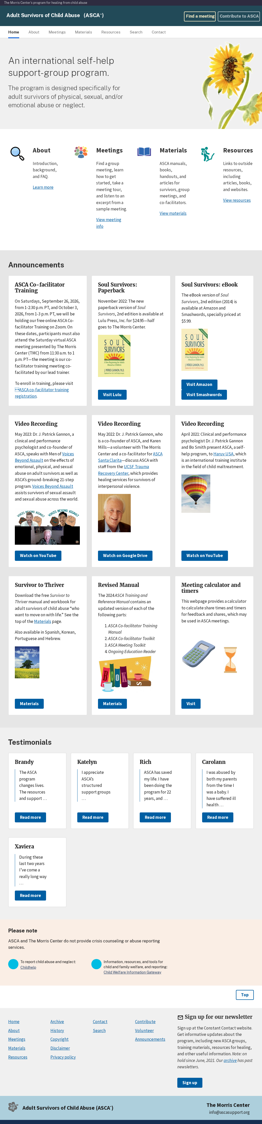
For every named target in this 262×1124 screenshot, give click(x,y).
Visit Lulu (112, 394)
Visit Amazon (199, 384)
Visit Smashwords (204, 394)
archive (230, 1060)
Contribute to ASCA (239, 16)
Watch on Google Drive (125, 555)
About (14, 1030)
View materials (173, 213)
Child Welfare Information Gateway (132, 972)
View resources (237, 200)
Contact (100, 1021)
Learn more (43, 187)
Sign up (189, 1082)
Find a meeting (200, 16)
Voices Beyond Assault (52, 486)
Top (245, 995)
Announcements (150, 1039)
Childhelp (28, 967)
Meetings (16, 1039)
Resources (17, 1057)
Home (13, 1021)
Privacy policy (63, 1057)
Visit (191, 703)
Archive (57, 1021)
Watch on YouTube (38, 555)
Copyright (59, 1039)
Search (99, 1030)
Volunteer (144, 1030)
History (57, 1030)
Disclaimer (60, 1048)
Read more (30, 817)
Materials (42, 621)
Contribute (145, 1021)
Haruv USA (223, 454)
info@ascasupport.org (229, 1112)
